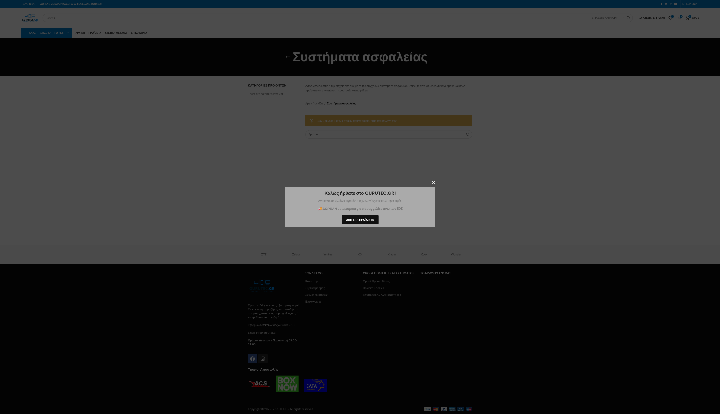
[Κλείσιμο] (433, 182)
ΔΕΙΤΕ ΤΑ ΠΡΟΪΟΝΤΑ (360, 219)
